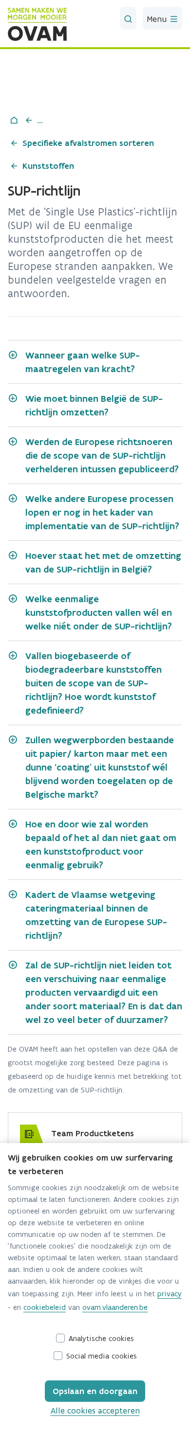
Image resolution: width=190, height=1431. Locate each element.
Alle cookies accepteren (95, 1410)
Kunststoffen (48, 166)
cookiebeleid (44, 1307)
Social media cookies (101, 1355)
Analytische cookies (101, 1338)
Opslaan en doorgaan (95, 1391)
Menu (158, 19)
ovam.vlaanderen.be (115, 1307)
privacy (169, 1293)
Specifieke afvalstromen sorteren (88, 143)
